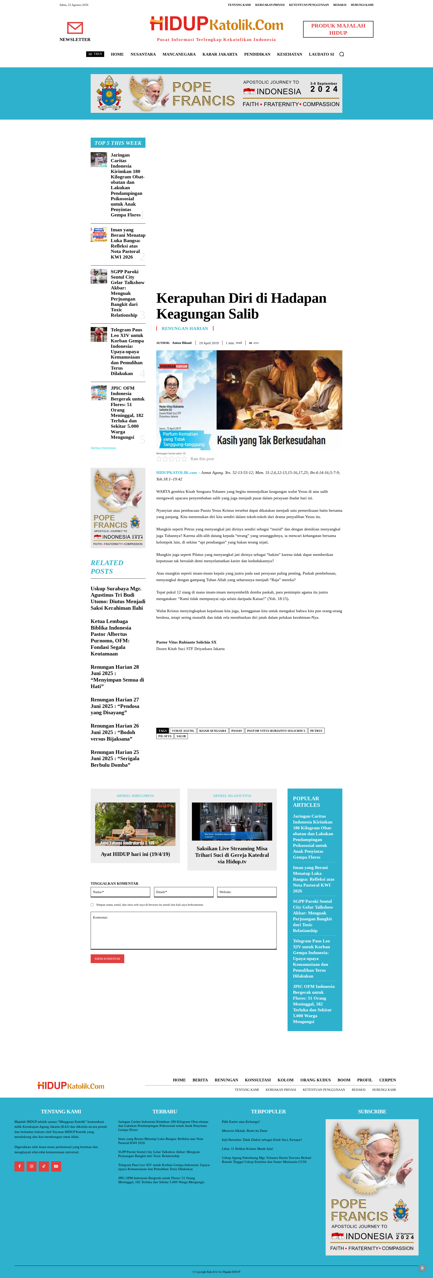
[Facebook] (306, 341)
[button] (341, 54)
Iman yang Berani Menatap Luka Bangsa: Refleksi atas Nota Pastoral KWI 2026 (128, 243)
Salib (181, 736)
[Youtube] (56, 1166)
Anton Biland (181, 343)
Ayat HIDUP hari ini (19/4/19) (135, 854)
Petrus (316, 730)
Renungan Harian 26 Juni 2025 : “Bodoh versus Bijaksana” (115, 732)
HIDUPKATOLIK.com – (178, 472)
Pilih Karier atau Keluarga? (241, 1121)
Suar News (296, 1034)
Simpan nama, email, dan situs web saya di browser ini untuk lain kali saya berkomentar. (149, 904)
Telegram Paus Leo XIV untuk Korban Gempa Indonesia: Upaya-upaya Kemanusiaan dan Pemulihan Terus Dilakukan (127, 351)
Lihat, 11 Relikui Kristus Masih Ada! (247, 1149)
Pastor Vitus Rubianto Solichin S (276, 730)
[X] (317, 341)
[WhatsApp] (327, 341)
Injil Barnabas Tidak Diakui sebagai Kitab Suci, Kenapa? (262, 1140)
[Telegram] (337, 341)
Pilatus (165, 736)
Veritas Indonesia (103, 448)
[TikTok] (44, 1166)
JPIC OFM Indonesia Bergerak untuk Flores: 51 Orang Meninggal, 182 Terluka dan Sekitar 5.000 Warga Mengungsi (128, 412)
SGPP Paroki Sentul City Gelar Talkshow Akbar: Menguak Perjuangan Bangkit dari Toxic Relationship (128, 293)
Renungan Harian (185, 328)
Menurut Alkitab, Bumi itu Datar (244, 1130)
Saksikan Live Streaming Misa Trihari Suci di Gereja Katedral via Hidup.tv (232, 855)
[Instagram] (32, 1166)
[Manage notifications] (422, 1268)
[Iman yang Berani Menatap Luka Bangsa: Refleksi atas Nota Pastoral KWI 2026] (99, 234)
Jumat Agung (183, 730)
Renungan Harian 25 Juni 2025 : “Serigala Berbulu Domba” (115, 758)
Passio (236, 730)
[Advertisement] (249, 169)
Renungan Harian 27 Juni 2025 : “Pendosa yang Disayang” (115, 706)
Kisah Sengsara (212, 730)
